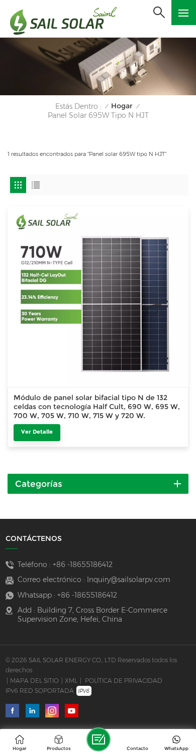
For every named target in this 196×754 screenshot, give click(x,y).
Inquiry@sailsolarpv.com (128, 580)
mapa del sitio (34, 680)
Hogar (122, 106)
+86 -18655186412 (83, 564)
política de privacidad (123, 680)
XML (71, 680)
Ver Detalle (37, 432)
